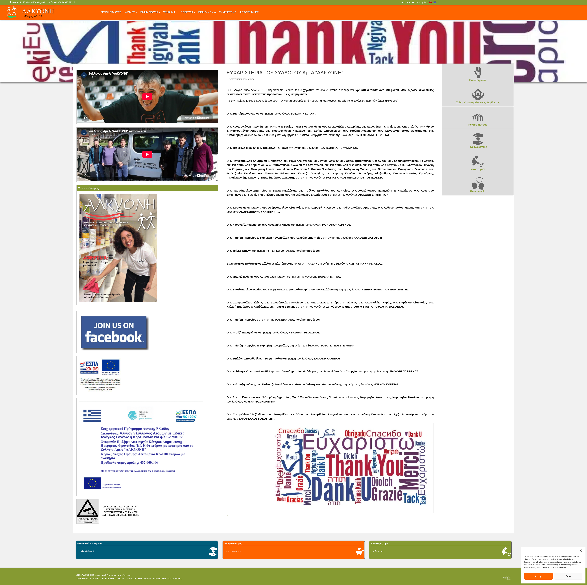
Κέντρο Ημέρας (477, 124)
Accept (538, 576)
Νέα (252, 79)
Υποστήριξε (420, 2)
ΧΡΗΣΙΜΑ (169, 12)
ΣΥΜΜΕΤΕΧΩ (227, 12)
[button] (580, 550)
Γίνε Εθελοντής (478, 146)
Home (406, 2)
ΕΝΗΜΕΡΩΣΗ (149, 12)
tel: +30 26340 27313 (64, 2)
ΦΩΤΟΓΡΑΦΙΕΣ (249, 12)
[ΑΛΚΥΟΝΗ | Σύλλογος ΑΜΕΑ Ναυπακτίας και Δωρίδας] (51, 12)
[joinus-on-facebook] (114, 332)
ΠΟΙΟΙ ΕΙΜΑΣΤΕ (111, 12)
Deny (568, 576)
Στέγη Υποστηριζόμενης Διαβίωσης (478, 102)
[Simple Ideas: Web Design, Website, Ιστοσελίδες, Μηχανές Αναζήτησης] (458, 578)
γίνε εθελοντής (88, 551)
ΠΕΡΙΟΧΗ (187, 12)
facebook (16, 2)
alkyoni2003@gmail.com (37, 2)
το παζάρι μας (234, 551)
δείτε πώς (379, 551)
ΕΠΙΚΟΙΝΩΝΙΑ (207, 12)
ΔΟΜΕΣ (130, 12)
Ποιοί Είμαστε (477, 80)
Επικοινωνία (477, 191)
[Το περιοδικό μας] (118, 248)
